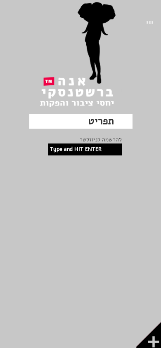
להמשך (126, 342)
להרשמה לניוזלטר (101, 139)
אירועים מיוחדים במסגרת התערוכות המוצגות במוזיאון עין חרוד (86, 205)
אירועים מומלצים (96, 342)
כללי (66, 342)
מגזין (51, 342)
